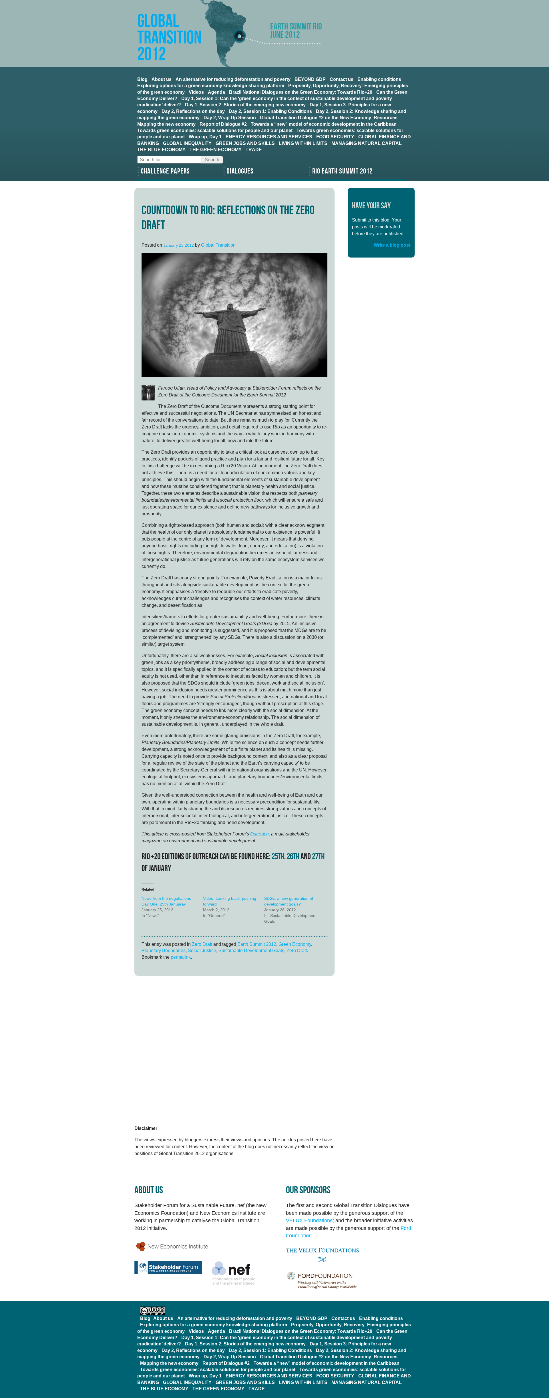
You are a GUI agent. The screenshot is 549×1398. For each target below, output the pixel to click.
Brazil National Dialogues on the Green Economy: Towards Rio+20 (300, 92)
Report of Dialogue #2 (223, 124)
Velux (350, 1255)
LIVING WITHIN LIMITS (303, 143)
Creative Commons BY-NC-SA (152, 1311)
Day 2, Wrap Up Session (230, 117)
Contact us (341, 79)
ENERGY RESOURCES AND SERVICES (269, 136)
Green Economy (295, 944)
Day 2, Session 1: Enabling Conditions (270, 111)
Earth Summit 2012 (256, 944)
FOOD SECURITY (335, 136)
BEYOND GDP (310, 79)
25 (181, 245)
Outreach (259, 833)
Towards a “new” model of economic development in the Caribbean (324, 124)
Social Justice (202, 950)
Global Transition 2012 (169, 37)
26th (293, 857)
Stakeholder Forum (168, 1267)
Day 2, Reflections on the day (193, 111)
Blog (142, 79)
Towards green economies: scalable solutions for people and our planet (215, 130)
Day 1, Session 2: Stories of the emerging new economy (245, 104)
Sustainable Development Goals (251, 950)
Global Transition (218, 245)
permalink (181, 957)
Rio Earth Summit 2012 (342, 171)
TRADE (254, 149)
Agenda (216, 92)
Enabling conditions (379, 79)
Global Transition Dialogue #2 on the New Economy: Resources (328, 117)
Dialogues (240, 171)
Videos (196, 92)
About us (162, 79)
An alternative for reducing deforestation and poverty (233, 79)
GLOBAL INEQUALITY (187, 143)
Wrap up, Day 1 (205, 136)
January (170, 245)
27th (318, 857)
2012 (189, 245)
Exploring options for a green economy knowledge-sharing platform (210, 85)
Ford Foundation (350, 1281)
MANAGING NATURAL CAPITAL (366, 143)
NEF (233, 1273)
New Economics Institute (172, 1246)
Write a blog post (392, 245)
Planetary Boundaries (164, 950)
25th (278, 857)
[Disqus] (234, 1051)
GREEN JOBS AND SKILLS (245, 143)
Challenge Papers (165, 171)
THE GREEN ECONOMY (216, 149)
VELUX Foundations (309, 1220)
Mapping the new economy (166, 124)
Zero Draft (202, 944)
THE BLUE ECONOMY (161, 149)
